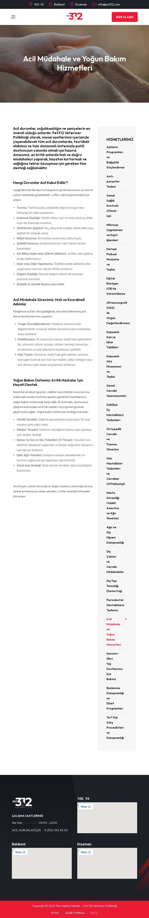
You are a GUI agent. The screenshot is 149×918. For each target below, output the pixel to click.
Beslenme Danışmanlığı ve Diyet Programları (115, 698)
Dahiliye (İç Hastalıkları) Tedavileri (115, 412)
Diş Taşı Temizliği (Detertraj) (114, 586)
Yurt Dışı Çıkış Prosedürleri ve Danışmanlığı (115, 727)
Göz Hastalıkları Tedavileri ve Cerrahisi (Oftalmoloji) (115, 471)
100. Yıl (38, 4)
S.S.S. (94, 913)
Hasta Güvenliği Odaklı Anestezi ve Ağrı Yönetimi (112, 505)
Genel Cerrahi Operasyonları (116, 391)
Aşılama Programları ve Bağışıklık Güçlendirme (115, 157)
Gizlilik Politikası (75, 913)
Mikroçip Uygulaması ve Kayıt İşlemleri (114, 232)
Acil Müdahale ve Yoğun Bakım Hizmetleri (113, 631)
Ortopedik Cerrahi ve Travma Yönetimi (113, 439)
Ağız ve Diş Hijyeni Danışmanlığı (115, 534)
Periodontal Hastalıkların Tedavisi (115, 605)
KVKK (55, 913)
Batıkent (59, 4)
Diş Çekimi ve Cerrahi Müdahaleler (115, 562)
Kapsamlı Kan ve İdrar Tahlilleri (112, 339)
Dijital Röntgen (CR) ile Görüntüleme (115, 286)
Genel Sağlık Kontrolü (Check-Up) (112, 206)
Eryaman (81, 4)
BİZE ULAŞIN (124, 17)
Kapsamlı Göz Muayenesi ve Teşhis (113, 366)
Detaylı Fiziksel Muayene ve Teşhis (112, 259)
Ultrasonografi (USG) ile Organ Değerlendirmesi (116, 313)
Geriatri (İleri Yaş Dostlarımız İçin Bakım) (114, 666)
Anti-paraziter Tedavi (113, 181)
